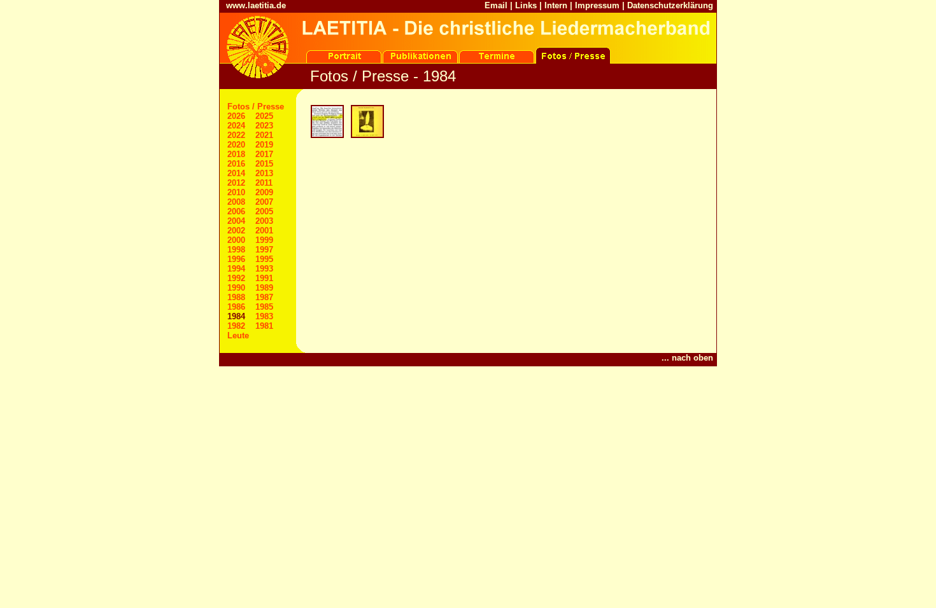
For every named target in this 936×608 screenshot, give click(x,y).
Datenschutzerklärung (670, 5)
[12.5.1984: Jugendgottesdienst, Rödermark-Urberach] (366, 136)
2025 (264, 116)
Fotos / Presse (255, 106)
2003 (264, 221)
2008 (236, 202)
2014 (236, 173)
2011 (264, 183)
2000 (236, 240)
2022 (236, 135)
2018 (236, 154)
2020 (236, 144)
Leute (238, 335)
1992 (236, 278)
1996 (236, 259)
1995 (264, 259)
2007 (264, 202)
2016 (236, 164)
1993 (264, 268)
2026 (236, 116)
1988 (236, 297)
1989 (264, 288)
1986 (236, 307)
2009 (264, 192)
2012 (236, 183)
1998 (236, 249)
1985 (264, 307)
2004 (236, 221)
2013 (264, 173)
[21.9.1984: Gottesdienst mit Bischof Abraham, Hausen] (326, 136)
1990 (236, 288)
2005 (264, 211)
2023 (264, 125)
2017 (264, 154)
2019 (264, 144)
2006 (236, 211)
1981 (264, 326)
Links (526, 5)
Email (496, 5)
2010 (236, 192)
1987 (264, 297)
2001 (264, 230)
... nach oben (687, 358)
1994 (236, 268)
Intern (555, 5)
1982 (236, 326)
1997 (264, 249)
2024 (236, 125)
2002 (236, 230)
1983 (264, 316)
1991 (264, 278)
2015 (264, 164)
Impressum (597, 5)
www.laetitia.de (256, 5)
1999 (264, 240)
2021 (264, 135)
